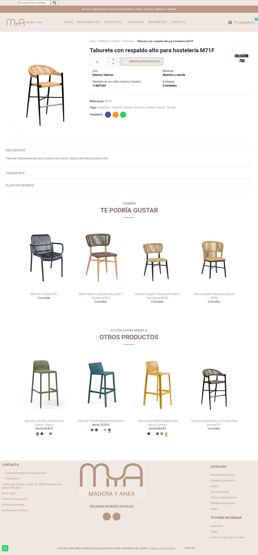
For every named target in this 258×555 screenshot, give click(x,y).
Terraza (171, 107)
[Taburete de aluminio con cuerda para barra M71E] (213, 384)
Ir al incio (245, 41)
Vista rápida (60, 233)
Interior (150, 107)
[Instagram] (107, 517)
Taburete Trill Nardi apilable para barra (101, 420)
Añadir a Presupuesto (144, 61)
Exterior (128, 107)
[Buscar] (222, 22)
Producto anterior (240, 41)
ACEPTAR (190, 548)
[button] (8, 273)
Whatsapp (123, 115)
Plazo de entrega (20, 185)
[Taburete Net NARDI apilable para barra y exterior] (157, 384)
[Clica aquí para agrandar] (12, 129)
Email (116, 115)
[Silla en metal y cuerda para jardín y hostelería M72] (100, 257)
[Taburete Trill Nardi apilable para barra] (100, 384)
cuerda (160, 107)
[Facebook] (117, 517)
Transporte (15, 173)
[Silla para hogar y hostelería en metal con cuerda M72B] (157, 257)
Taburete (116, 107)
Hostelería (104, 107)
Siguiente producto (249, 41)
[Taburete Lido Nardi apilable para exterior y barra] (44, 384)
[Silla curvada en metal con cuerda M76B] (213, 257)
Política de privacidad (162, 548)
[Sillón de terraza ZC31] (44, 257)
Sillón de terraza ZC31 (44, 294)
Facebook (108, 115)
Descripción (15, 150)
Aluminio (139, 107)
